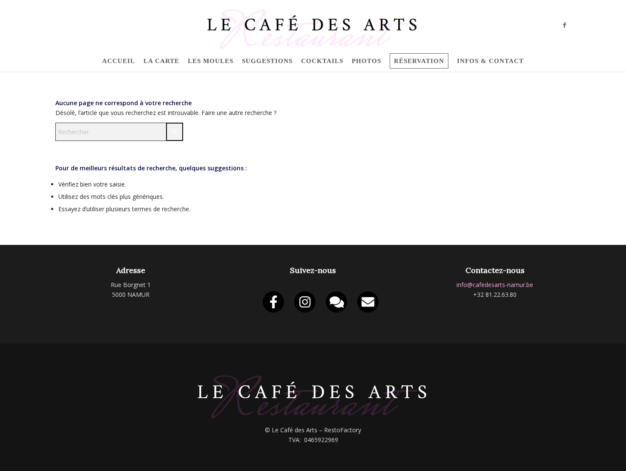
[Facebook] (273, 302)
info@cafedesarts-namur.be (495, 285)
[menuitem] (118, 61)
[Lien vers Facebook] (564, 25)
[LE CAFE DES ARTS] (313, 25)
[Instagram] (305, 302)
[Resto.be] (336, 302)
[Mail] (368, 302)
